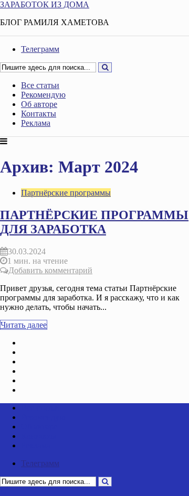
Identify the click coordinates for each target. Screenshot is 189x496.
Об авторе (39, 104)
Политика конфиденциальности (78, 389)
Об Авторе (40, 380)
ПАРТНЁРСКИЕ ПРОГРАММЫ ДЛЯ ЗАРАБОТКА (94, 222)
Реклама (35, 122)
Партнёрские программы (66, 192)
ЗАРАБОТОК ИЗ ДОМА (44, 4)
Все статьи (40, 85)
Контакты (38, 113)
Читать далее (24, 324)
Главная (35, 342)
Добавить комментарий (50, 270)
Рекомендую (43, 94)
